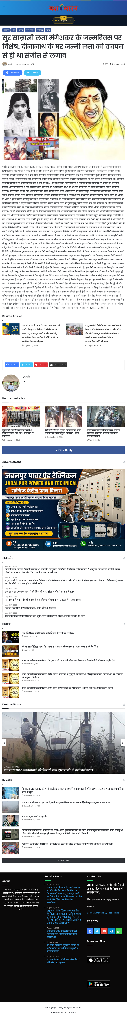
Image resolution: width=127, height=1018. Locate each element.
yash (10, 64)
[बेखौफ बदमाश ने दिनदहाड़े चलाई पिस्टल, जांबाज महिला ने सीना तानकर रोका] (106, 416)
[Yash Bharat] (63, 8)
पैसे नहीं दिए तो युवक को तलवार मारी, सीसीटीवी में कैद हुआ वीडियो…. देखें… (63, 432)
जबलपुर (6, 30)
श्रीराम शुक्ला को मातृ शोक (35, 816)
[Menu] (3, 8)
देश (14, 30)
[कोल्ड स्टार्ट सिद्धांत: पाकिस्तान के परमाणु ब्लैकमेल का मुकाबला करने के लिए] (10, 651)
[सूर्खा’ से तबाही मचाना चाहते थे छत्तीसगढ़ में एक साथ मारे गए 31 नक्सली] (21, 416)
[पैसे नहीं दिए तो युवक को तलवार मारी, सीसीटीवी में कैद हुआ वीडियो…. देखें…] (63, 416)
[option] (63, 743)
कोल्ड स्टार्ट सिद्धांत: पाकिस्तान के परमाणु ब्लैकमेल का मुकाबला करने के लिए (60, 646)
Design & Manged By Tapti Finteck (103, 912)
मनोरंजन (40, 30)
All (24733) (63, 860)
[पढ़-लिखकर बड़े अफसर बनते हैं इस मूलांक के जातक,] (10, 637)
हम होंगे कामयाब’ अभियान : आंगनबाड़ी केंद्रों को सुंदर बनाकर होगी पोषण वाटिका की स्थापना (67, 844)
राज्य (48, 30)
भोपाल (21, 30)
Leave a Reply (63, 450)
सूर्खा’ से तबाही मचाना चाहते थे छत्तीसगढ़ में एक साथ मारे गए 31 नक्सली (18, 433)
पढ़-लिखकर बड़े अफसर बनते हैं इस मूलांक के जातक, (48, 632)
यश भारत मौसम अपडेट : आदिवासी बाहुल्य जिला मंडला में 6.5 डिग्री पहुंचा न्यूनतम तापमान (66, 802)
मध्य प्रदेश (29, 30)
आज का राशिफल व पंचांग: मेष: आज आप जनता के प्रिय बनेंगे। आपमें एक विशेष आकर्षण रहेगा (67, 688)
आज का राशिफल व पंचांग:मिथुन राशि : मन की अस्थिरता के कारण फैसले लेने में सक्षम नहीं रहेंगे (68, 660)
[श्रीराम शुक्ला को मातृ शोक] (10, 820)
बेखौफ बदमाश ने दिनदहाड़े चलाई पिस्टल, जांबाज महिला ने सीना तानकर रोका (103, 433)
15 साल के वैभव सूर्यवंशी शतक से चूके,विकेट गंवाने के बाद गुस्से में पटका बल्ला (53, 770)
